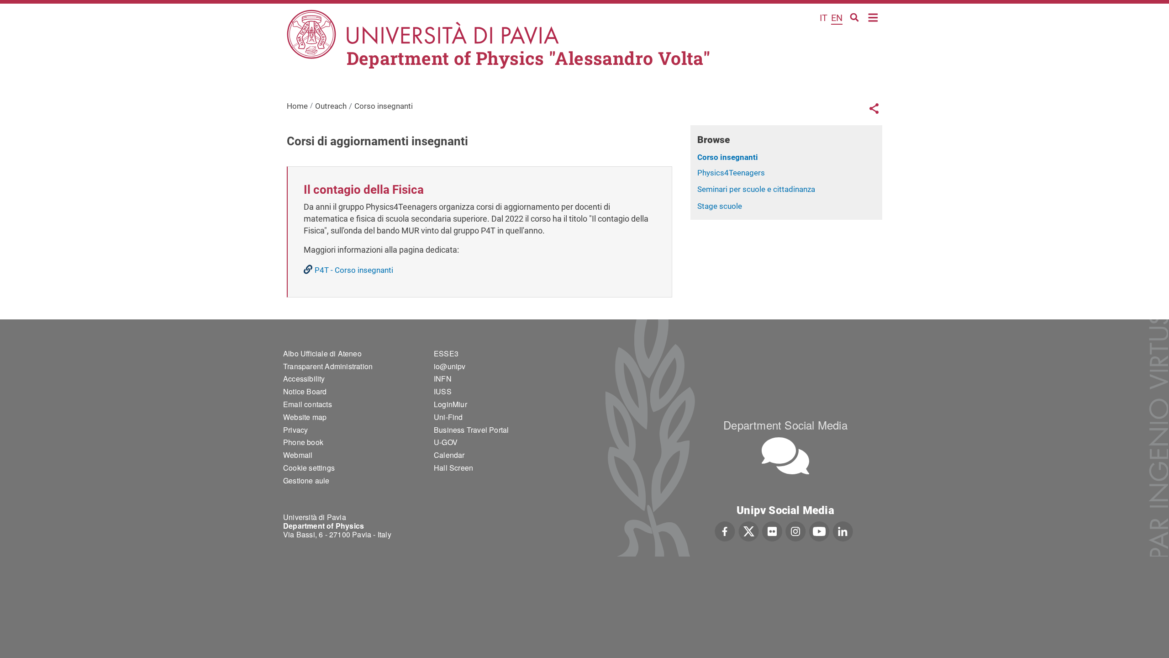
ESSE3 (446, 353)
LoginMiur (450, 404)
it (823, 17)
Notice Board (304, 391)
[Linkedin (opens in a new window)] (842, 530)
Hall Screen (453, 467)
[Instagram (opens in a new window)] (795, 530)
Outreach (331, 106)
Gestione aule (306, 480)
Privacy (295, 430)
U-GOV (446, 442)
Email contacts (307, 404)
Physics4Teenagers (731, 172)
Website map (304, 417)
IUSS (443, 391)
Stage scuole (719, 206)
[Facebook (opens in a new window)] (725, 530)
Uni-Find (448, 417)
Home (873, 16)
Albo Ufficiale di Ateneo (322, 353)
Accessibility (304, 378)
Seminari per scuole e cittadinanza (756, 189)
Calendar (449, 455)
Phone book (303, 442)
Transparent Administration (328, 366)
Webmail (297, 455)
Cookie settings (309, 467)
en (837, 17)
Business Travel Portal (471, 430)
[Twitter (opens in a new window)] (748, 530)
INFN (443, 378)
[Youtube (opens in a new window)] (819, 530)
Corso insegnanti (727, 157)
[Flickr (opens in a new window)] (772, 530)
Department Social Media (785, 425)
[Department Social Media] (785, 455)
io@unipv (450, 366)
